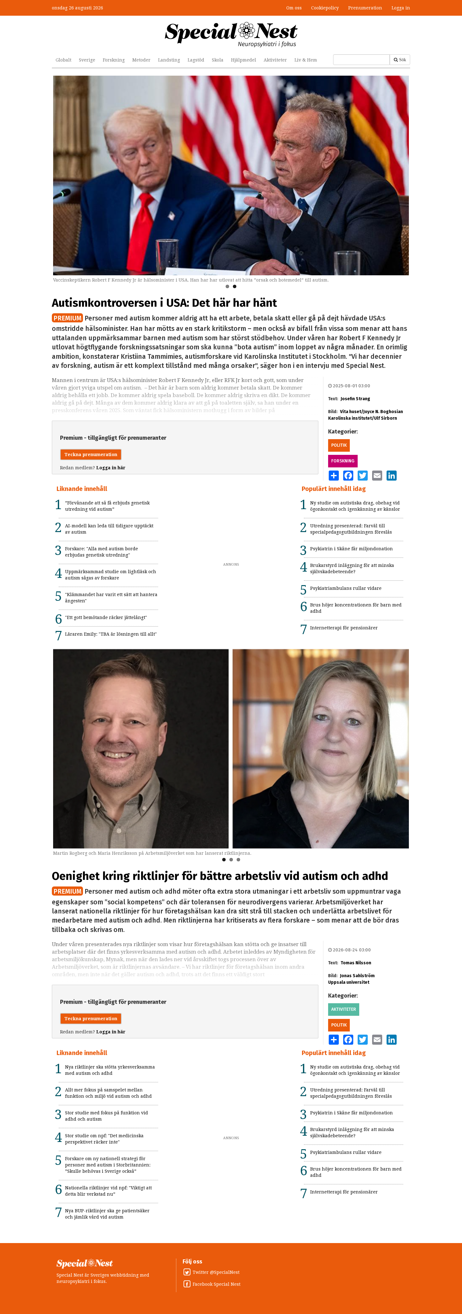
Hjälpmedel (243, 59)
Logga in (401, 7)
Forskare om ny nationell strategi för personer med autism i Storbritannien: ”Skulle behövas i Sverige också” (108, 1165)
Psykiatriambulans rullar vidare (346, 588)
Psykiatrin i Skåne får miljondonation (351, 548)
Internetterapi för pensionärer (344, 627)
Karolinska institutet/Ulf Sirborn (362, 418)
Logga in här (110, 467)
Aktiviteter (275, 59)
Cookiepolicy (325, 7)
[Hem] (231, 34)
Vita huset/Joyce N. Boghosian (371, 411)
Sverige (87, 59)
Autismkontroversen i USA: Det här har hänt (164, 303)
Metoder (141, 59)
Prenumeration (365, 7)
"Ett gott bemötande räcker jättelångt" (106, 617)
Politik (339, 445)
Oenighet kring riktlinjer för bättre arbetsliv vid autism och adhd (220, 876)
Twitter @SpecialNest (216, 1272)
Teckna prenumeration (90, 454)
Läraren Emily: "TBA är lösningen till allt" (111, 634)
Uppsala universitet (348, 982)
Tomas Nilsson (356, 963)
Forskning (114, 59)
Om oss (294, 7)
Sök (402, 59)
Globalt (63, 59)
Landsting (169, 59)
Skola (217, 59)
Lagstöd (196, 59)
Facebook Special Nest (216, 1284)
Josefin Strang (355, 398)
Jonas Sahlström (357, 975)
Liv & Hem (305, 59)
